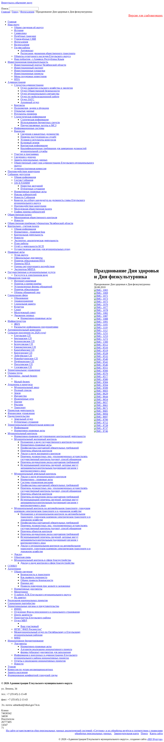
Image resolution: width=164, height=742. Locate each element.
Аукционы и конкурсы (20, 384)
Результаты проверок (25, 113)
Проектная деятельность (21, 410)
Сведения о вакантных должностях (39, 134)
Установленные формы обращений (33, 286)
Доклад (18, 554)
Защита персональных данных (30, 160)
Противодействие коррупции (24, 171)
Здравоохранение (23, 301)
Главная (5, 11)
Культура (19, 306)
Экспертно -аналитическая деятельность (36, 240)
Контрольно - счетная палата (23, 226)
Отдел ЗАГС (27, 99)
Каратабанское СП (24, 350)
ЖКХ (17, 324)
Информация (21, 427)
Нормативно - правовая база (29, 231)
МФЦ (17, 637)
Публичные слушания (32, 188)
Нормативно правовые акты (29, 430)
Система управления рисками (36, 482)
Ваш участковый (29, 626)
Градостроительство (19, 416)
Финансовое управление (21, 413)
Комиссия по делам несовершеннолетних (30, 669)
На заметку (20, 597)
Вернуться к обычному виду (16, 2)
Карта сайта (156, 733)
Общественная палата (20, 214)
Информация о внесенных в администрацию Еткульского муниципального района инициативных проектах (45, 656)
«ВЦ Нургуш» (155, 739)
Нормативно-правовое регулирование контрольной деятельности (50, 436)
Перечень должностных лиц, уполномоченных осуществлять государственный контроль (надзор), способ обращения (53, 458)
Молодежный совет (25, 312)
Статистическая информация (30, 116)
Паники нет (26, 583)
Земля (17, 393)
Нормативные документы (28, 588)
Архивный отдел (29, 102)
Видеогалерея (21, 44)
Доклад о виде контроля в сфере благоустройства (47, 563)
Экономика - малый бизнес (22, 375)
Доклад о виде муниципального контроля (43, 476)
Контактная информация (34, 145)
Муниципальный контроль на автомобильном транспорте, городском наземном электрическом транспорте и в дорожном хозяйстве (52, 509)
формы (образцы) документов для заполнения (45, 652)
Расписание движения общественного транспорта (47, 53)
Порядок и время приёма (27, 283)
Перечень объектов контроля (36, 450)
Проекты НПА (22, 263)
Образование (21, 298)
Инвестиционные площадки (29, 70)
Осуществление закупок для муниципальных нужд (42, 249)
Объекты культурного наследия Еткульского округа (42, 56)
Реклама (18, 404)
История (18, 30)
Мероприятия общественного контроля (35, 217)
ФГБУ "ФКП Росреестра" (28, 629)
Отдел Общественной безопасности (40, 90)
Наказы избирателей (25, 194)
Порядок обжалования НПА (29, 260)
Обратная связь (22, 557)
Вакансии (19, 131)
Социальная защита (25, 303)
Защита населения (18, 672)
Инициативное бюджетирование (26, 640)
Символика (20, 33)
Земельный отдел (23, 419)
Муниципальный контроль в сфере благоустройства (42, 560)
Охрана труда (15, 373)
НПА (17, 79)
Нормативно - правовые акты (36, 479)
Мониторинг (21, 591)
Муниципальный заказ (26, 387)
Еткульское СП (22, 335)
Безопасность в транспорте (35, 574)
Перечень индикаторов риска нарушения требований (49, 462)
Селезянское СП (23, 367)
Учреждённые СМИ (25, 39)
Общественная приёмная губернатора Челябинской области (40, 223)
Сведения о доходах (25, 157)
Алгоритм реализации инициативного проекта (46, 649)
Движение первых (24, 315)
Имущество (20, 396)
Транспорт (20, 407)
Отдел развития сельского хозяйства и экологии (46, 88)
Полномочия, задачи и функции (31, 108)
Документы (20, 643)
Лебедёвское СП (23, 355)
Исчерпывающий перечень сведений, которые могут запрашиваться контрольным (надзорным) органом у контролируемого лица (49, 468)
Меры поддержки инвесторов (30, 76)
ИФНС (18, 609)
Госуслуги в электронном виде (31, 275)
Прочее (18, 401)
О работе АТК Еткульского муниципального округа (42, 594)
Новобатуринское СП (26, 358)
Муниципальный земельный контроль (35, 473)
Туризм (12, 666)
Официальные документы (28, 257)
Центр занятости (23, 614)
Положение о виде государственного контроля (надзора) (51, 442)
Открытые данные (24, 111)
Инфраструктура (17, 321)
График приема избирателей (29, 211)
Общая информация (25, 177)
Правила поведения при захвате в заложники (45, 586)
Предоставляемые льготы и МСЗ (38, 125)
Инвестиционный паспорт (28, 67)
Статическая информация (34, 119)
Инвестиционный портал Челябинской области (40, 64)
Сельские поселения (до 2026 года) (27, 332)
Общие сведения (23, 571)
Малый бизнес (22, 381)
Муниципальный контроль (22, 433)
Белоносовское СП (24, 341)
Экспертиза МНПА (24, 269)
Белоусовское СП (23, 344)
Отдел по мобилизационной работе (39, 96)
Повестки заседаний (31, 185)
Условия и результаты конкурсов (38, 139)
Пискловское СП (23, 364)
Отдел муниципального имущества (39, 93)
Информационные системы (29, 128)
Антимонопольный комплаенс (24, 329)
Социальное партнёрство (21, 603)
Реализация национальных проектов (28, 600)
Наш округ (14, 24)
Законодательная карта (126, 733)
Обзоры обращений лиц (27, 292)
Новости (19, 220)
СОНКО (12, 565)
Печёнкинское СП (24, 361)
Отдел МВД (20, 620)
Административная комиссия (30, 168)
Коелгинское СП (23, 352)
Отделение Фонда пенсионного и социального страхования (47, 612)
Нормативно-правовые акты (36, 318)
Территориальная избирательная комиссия (31, 424)
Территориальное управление (24, 370)
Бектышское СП (23, 338)
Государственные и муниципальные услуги (31, 272)
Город (15, 11)
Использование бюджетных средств (40, 122)
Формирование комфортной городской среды (32, 675)
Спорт (17, 309)
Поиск (144, 733)
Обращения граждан (19, 278)
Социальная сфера (18, 295)
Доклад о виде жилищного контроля (40, 453)
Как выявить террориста (33, 577)
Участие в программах (26, 154)
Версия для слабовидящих (145, 15)
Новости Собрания (24, 197)
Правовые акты (16, 252)
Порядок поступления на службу (38, 136)
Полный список (23, 390)
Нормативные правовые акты (30, 191)
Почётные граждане (25, 36)
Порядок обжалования (26, 289)
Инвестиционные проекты (28, 73)
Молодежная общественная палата (33, 208)
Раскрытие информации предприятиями (36, 326)
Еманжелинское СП (25, 347)
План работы (21, 243)
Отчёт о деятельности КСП (29, 246)
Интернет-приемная (25, 280)
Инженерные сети (24, 398)
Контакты (19, 105)
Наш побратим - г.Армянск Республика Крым (39, 59)
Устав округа (21, 255)
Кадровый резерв (29, 142)
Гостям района (22, 47)
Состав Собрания (23, 180)
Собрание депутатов (19, 174)
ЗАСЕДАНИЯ (22, 183)
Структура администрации (29, 85)
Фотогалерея (27, 11)
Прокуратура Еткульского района (32, 617)
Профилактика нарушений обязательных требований (49, 447)
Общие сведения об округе (29, 27)
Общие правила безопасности (36, 580)
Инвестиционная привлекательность (28, 62)
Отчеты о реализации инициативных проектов (40, 660)
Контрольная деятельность (28, 234)
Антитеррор (14, 568)
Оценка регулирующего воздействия (34, 266)
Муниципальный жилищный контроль (35, 439)
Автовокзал (26, 50)
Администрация (16, 82)
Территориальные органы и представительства (33, 606)
